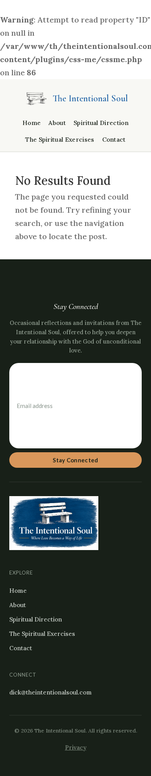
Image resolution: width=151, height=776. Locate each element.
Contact (114, 139)
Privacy (75, 747)
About (57, 123)
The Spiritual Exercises (59, 139)
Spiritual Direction (101, 123)
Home (31, 123)
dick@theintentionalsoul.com (50, 692)
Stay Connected (75, 460)
